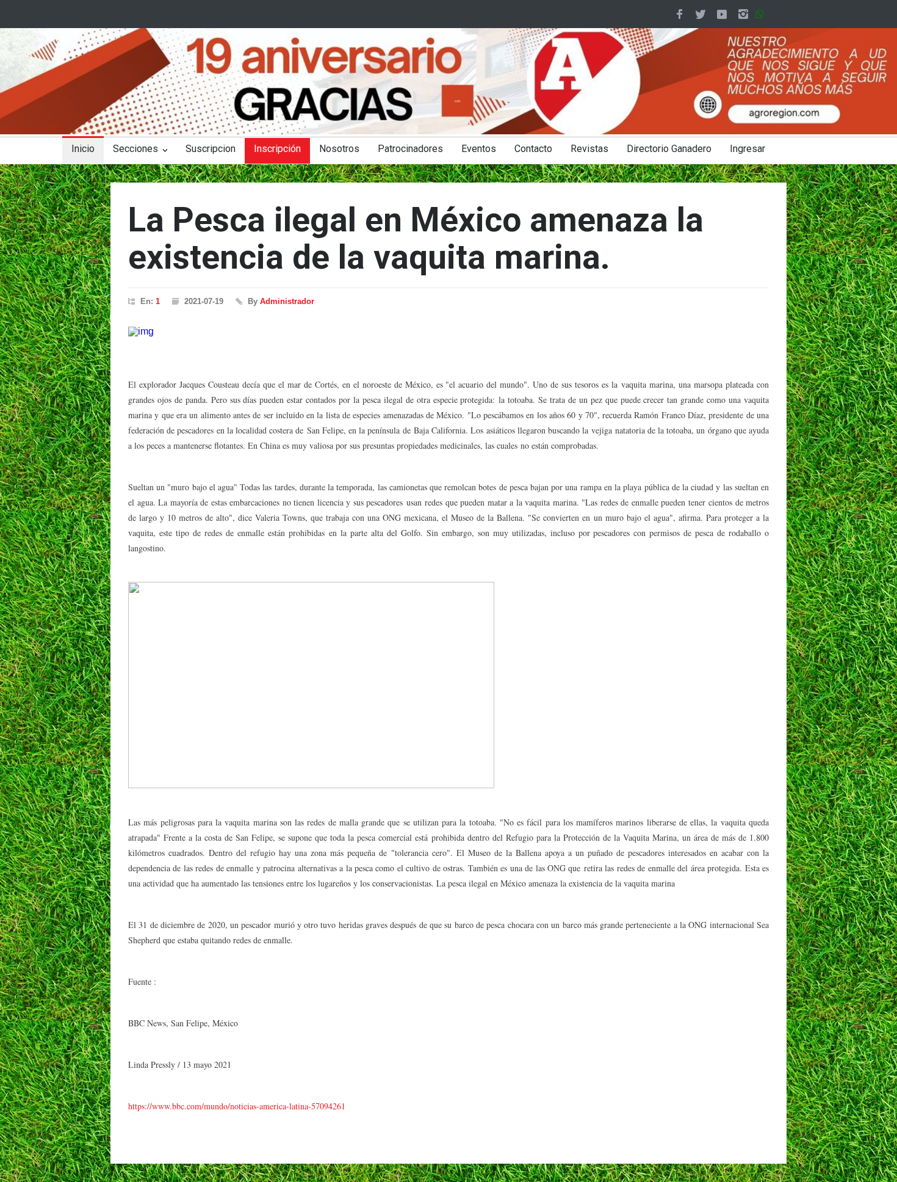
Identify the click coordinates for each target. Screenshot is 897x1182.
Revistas (589, 148)
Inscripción (277, 148)
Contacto (533, 148)
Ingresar (747, 148)
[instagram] (743, 14)
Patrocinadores (410, 148)
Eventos (478, 148)
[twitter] (700, 14)
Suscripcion (211, 148)
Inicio (83, 148)
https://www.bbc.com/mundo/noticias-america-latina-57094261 (236, 1106)
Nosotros (339, 148)
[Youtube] (722, 14)
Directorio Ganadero (669, 148)
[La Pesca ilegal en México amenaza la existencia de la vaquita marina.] (448, 331)
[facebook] (679, 14)
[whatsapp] (762, 14)
